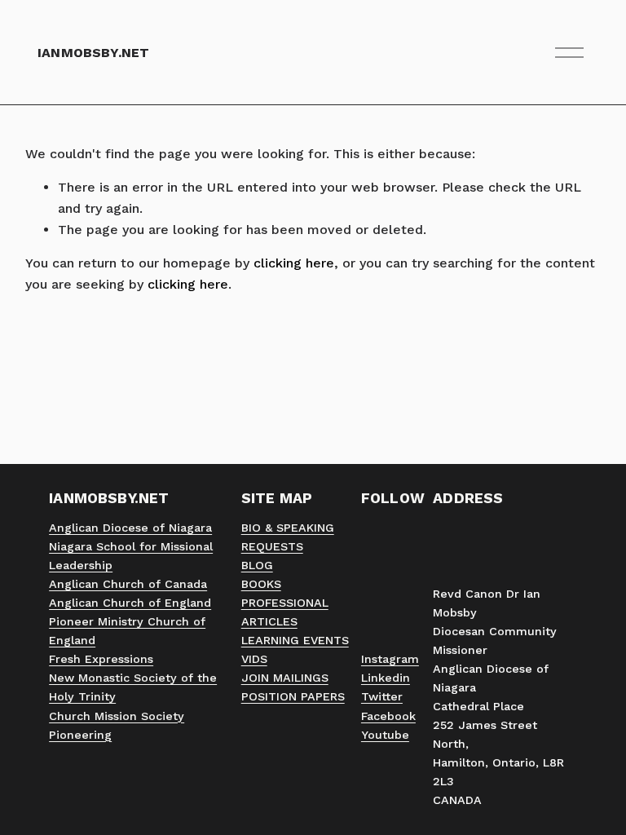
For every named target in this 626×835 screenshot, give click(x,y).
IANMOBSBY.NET (93, 52)
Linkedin (385, 677)
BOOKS (261, 583)
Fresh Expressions (101, 658)
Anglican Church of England (130, 602)
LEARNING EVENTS (295, 640)
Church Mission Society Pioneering (116, 725)
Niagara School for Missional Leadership (131, 556)
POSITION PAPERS (293, 696)
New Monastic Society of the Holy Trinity (133, 687)
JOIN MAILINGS (284, 677)
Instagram (390, 658)
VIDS (254, 658)
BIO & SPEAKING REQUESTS (287, 537)
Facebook (388, 715)
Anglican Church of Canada (128, 583)
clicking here (293, 263)
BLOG (257, 565)
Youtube (385, 734)
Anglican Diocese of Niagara (130, 527)
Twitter (382, 696)
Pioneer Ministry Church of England (127, 631)
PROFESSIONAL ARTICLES (284, 612)
